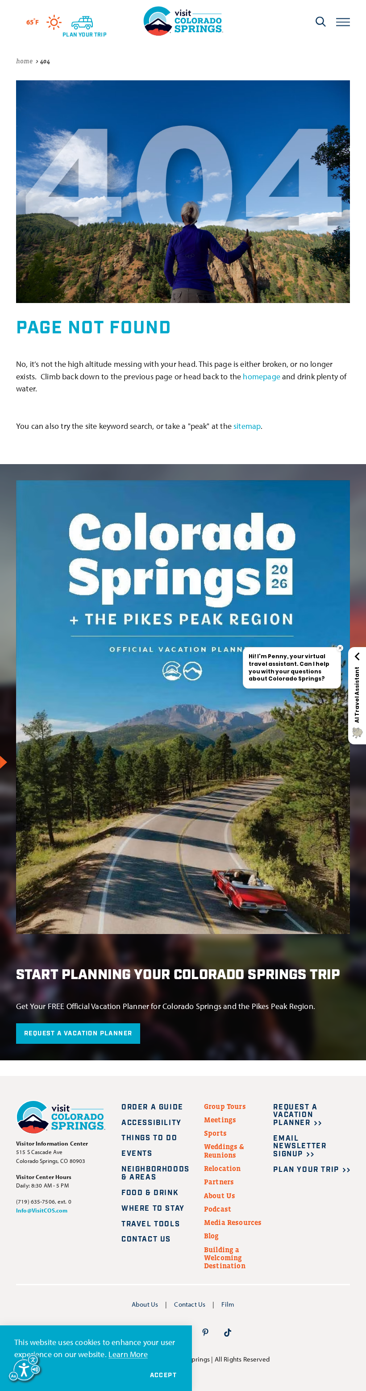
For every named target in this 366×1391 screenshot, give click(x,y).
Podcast (217, 1209)
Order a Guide (152, 1107)
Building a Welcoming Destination (224, 1258)
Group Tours (225, 1106)
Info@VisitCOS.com (41, 1210)
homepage (261, 376)
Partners (219, 1182)
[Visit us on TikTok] (227, 1332)
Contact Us (146, 1239)
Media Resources (233, 1222)
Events (137, 1153)
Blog (211, 1236)
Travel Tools (150, 1224)
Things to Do (149, 1138)
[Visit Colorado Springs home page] (183, 21)
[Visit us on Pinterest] (205, 1332)
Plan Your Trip (306, 1170)
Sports (215, 1133)
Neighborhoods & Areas (155, 1173)
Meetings (220, 1120)
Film (227, 1304)
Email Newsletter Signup (299, 1146)
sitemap (247, 425)
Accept (163, 1375)
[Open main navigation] (343, 21)
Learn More (128, 1354)
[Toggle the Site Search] (321, 21)
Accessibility (151, 1123)
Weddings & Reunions (224, 1150)
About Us (219, 1196)
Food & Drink (150, 1193)
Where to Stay (153, 1208)
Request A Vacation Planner (78, 1034)
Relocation (222, 1168)
